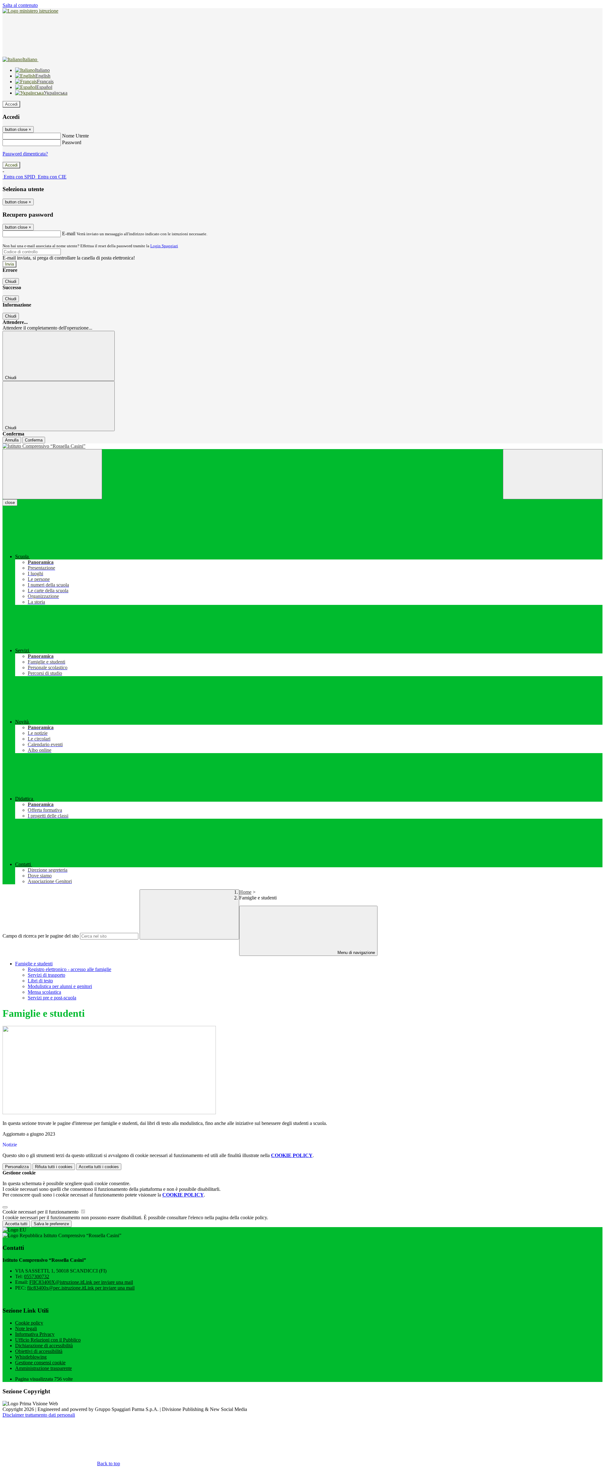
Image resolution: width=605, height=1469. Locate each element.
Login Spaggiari (164, 245)
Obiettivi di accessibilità (38, 1351)
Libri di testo (40, 980)
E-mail (68, 233)
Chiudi (10, 281)
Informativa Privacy (35, 1334)
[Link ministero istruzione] (30, 11)
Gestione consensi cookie (40, 1362)
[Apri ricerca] (552, 474)
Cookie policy (29, 1323)
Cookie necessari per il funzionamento (41, 1211)
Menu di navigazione (355, 952)
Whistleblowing (31, 1357)
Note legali (26, 1328)
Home (245, 892)
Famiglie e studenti (34, 963)
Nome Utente (75, 135)
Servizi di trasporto (46, 975)
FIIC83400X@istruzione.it (81, 1282)
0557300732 (36, 1276)
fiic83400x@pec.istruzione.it (81, 1287)
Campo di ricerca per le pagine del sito (41, 936)
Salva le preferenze (51, 1223)
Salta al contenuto (20, 5)
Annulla (12, 440)
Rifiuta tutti (53, 1166)
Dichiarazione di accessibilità (44, 1345)
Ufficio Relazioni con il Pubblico (48, 1340)
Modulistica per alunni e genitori (60, 986)
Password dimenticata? (25, 153)
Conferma (34, 440)
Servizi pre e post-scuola (52, 997)
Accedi (11, 104)
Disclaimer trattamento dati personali (39, 1415)
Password (71, 142)
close (10, 502)
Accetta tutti (99, 1166)
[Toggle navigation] (52, 474)
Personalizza (17, 1166)
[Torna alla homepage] (302, 446)
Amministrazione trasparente (43, 1368)
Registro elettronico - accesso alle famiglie (69, 969)
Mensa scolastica (44, 992)
